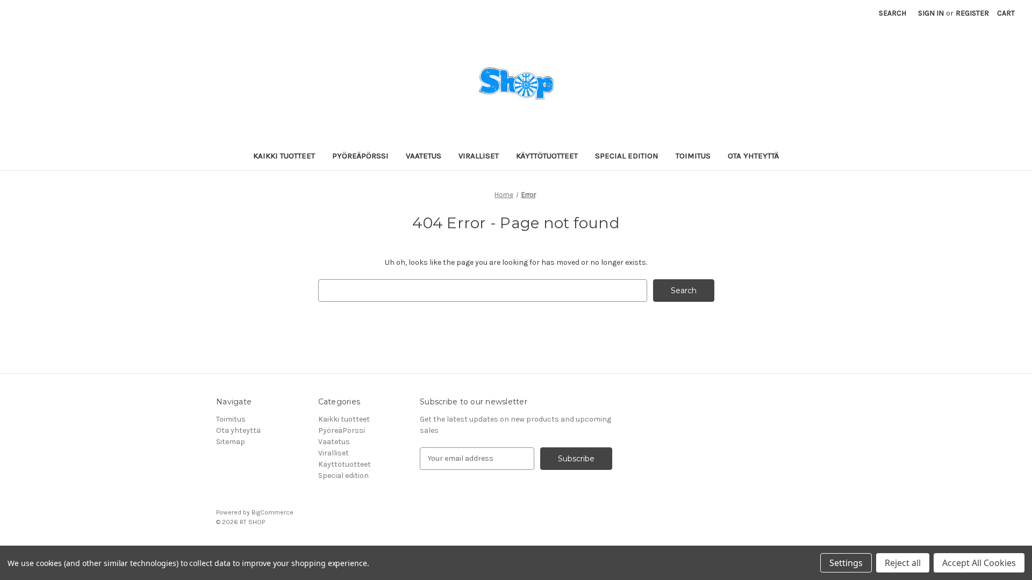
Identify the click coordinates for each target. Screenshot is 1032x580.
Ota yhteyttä (753, 156)
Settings (846, 563)
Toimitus (693, 156)
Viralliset (478, 156)
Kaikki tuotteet (284, 156)
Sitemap (230, 441)
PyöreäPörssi (360, 156)
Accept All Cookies (979, 563)
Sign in (931, 13)
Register (972, 13)
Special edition (626, 156)
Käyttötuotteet (547, 156)
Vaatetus (423, 156)
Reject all (903, 563)
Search (892, 13)
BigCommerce (272, 512)
